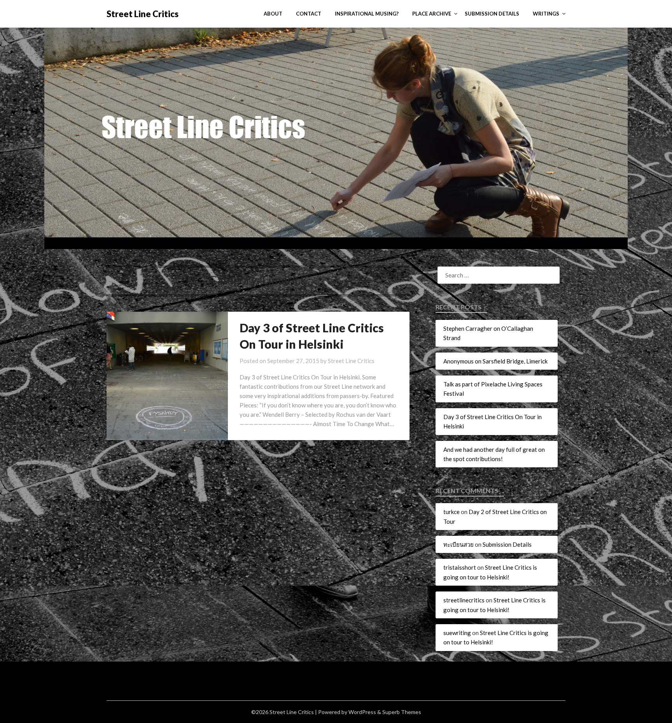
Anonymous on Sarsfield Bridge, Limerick (495, 361)
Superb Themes (401, 712)
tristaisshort (459, 567)
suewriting (457, 632)
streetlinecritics (464, 600)
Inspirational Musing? (367, 14)
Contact (308, 14)
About (273, 14)
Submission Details (492, 14)
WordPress (362, 712)
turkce (451, 511)
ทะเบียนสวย (458, 544)
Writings (546, 14)
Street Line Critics (142, 14)
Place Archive (431, 14)
